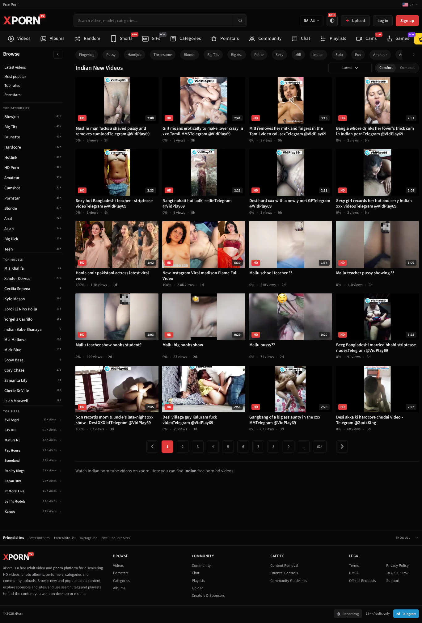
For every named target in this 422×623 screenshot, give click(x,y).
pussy (111, 54)
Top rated (12, 85)
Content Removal (284, 565)
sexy (279, 54)
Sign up (407, 20)
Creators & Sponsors (208, 595)
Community (201, 565)
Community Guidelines (288, 580)
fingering (86, 54)
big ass (236, 54)
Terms (354, 565)
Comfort (386, 67)
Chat (195, 573)
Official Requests (362, 580)
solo (339, 54)
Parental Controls (284, 573)
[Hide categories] (57, 54)
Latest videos (15, 67)
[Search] (240, 21)
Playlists (198, 580)
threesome (163, 54)
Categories (121, 580)
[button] (415, 55)
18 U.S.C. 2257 (397, 573)
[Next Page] (342, 446)
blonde (189, 54)
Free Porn (11, 5)
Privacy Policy (397, 565)
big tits (213, 54)
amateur (380, 54)
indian (318, 54)
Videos (118, 565)
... (303, 446)
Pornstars (12, 95)
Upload (198, 588)
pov (358, 54)
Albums (119, 588)
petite (259, 54)
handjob (134, 54)
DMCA (354, 573)
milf (298, 54)
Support (392, 580)
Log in (383, 20)
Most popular (15, 76)
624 (320, 446)
